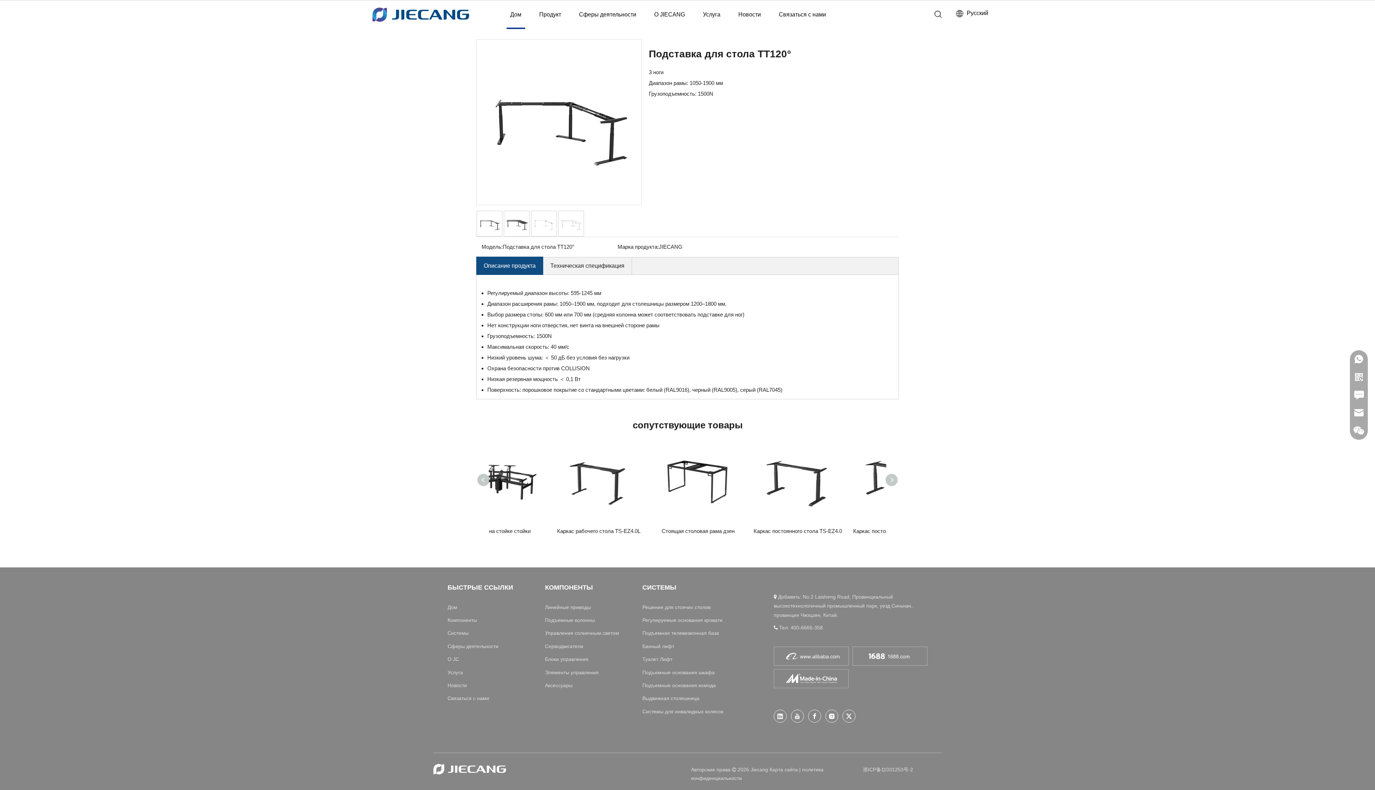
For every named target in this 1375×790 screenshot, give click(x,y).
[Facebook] (814, 716)
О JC (453, 659)
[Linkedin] (780, 716)
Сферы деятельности (607, 14)
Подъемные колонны (570, 620)
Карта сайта (783, 769)
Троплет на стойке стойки (538, 531)
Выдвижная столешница (670, 698)
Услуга (711, 14)
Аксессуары (559, 685)
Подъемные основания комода (679, 685)
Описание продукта (510, 266)
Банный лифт (658, 646)
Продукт (550, 14)
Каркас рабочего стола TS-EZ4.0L (638, 531)
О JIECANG (669, 14)
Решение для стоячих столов (676, 607)
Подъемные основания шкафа (678, 672)
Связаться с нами (802, 14)
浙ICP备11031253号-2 (888, 769)
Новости (749, 14)
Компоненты (462, 620)
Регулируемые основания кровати (682, 620)
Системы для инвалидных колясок (682, 711)
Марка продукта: (638, 247)
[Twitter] (849, 716)
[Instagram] (831, 716)
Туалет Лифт (657, 659)
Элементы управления (572, 672)
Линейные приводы (568, 607)
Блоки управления (566, 659)
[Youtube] (797, 716)
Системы (458, 633)
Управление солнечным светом (582, 633)
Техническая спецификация (587, 266)
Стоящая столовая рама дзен (737, 531)
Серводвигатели (564, 646)
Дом (515, 14)
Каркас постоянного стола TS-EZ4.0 (837, 531)
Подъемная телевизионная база (680, 633)
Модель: (492, 247)
